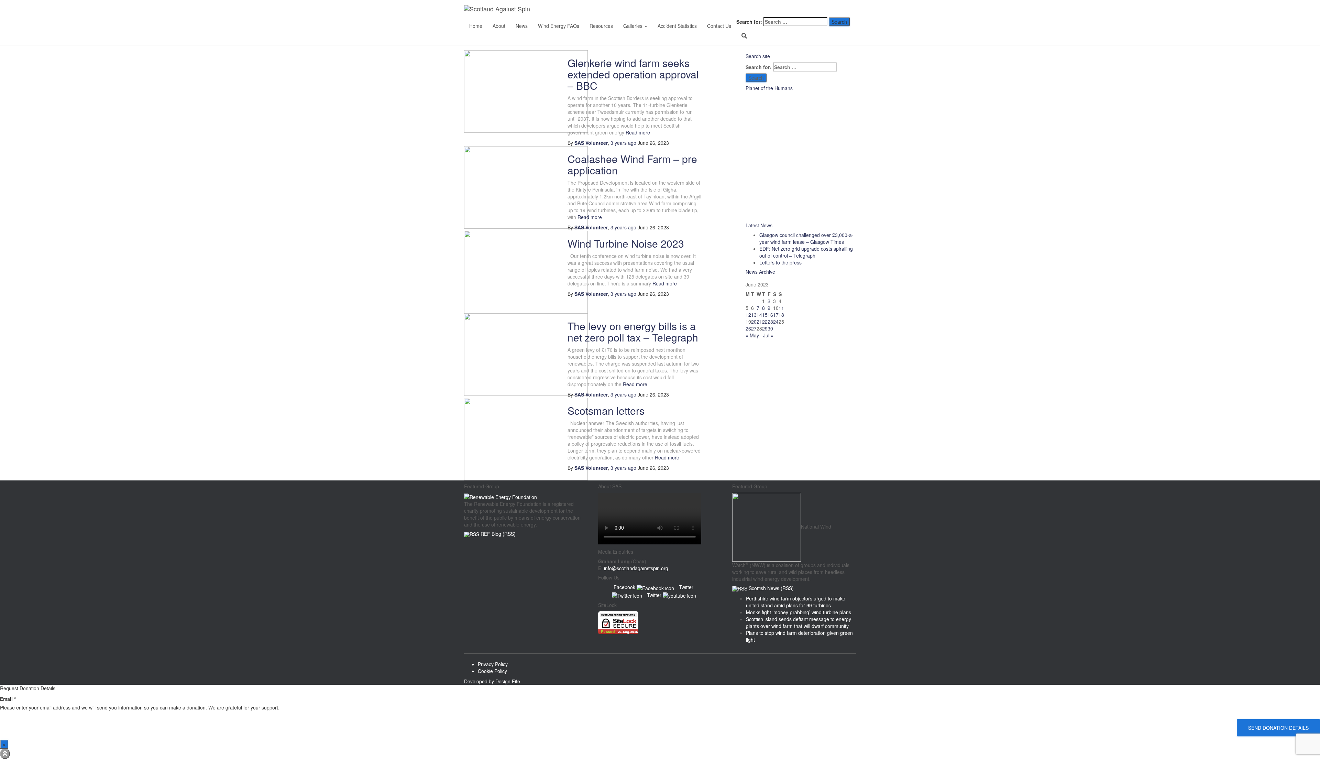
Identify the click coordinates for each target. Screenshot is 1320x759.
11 (781, 307)
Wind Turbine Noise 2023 (626, 243)
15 (765, 314)
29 (765, 328)
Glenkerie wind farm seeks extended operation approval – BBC (633, 74)
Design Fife (507, 681)
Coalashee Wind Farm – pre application (632, 164)
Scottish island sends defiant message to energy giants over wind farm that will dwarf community (798, 622)
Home (475, 25)
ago (623, 142)
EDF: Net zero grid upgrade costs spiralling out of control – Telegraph (806, 252)
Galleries (633, 25)
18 (781, 314)
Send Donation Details (1278, 727)
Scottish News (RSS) (771, 588)
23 (770, 321)
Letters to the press (780, 262)
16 (770, 314)
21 (759, 321)
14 (759, 314)
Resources (601, 25)
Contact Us (719, 25)
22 (765, 321)
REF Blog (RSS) (498, 533)
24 (776, 321)
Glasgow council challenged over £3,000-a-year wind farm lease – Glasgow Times (806, 238)
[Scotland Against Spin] (507, 8)
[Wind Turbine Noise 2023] (526, 271)
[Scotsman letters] (526, 438)
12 (748, 314)
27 (754, 328)
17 (776, 314)
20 (754, 321)
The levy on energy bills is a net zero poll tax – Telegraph (633, 331)
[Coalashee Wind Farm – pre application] (526, 186)
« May (752, 335)
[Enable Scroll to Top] (5, 754)
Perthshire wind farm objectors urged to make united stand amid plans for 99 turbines (795, 602)
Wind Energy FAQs (558, 25)
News (522, 25)
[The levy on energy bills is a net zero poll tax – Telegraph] (526, 353)
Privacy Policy (493, 664)
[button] (645, 25)
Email (8, 698)
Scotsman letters (606, 410)
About (499, 25)
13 (754, 314)
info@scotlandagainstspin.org (636, 568)
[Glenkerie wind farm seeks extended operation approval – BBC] (526, 90)
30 (770, 328)
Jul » (768, 335)
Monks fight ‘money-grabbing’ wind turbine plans (798, 612)
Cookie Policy (492, 671)
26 (748, 328)
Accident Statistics (677, 25)
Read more (637, 132)
